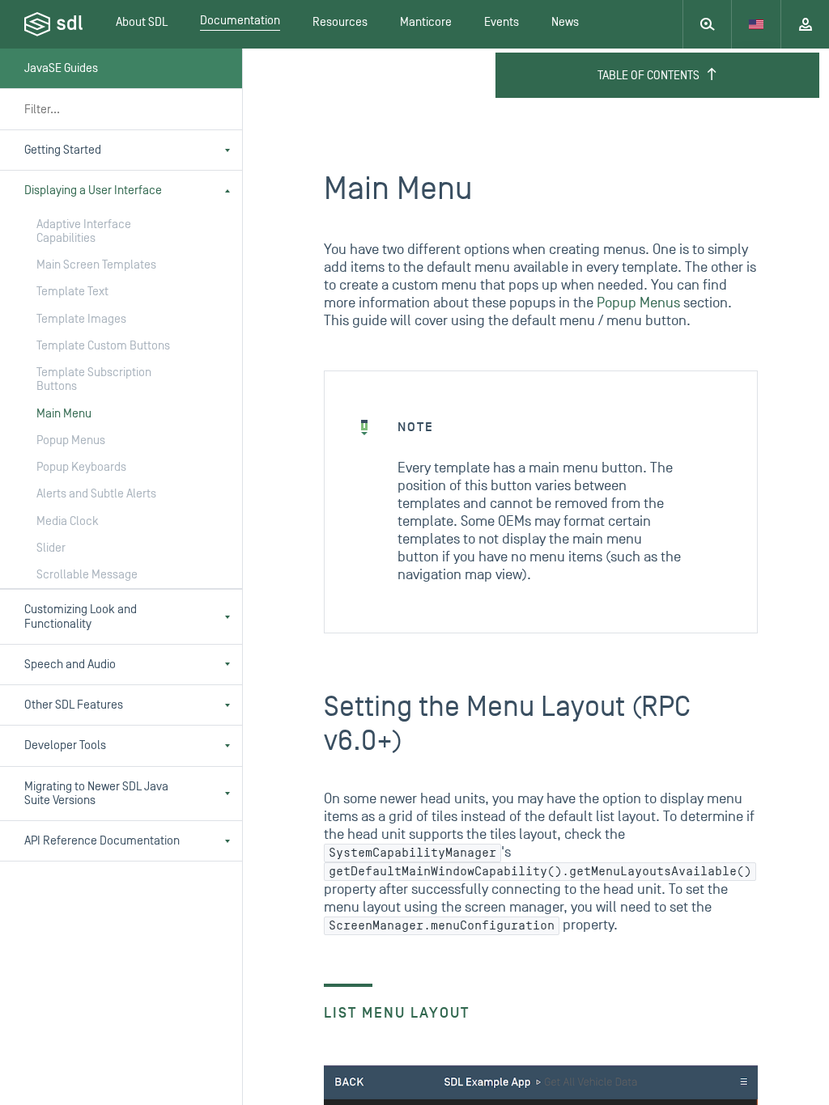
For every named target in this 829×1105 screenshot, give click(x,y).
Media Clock (67, 521)
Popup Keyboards (81, 467)
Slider (51, 548)
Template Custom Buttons (103, 346)
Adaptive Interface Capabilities (83, 231)
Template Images (81, 319)
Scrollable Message (87, 575)
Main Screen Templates (96, 265)
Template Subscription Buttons (93, 379)
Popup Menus (70, 440)
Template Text (72, 291)
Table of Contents (648, 76)
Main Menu (63, 414)
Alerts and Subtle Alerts (96, 494)
